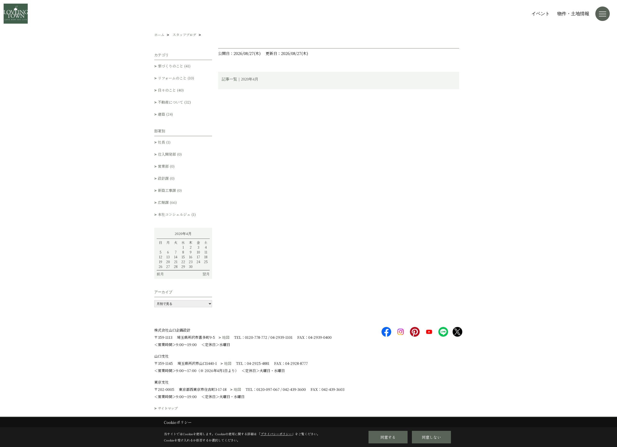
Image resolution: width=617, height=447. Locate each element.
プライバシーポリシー (276, 434)
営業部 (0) (166, 166)
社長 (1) (164, 142)
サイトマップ (168, 408)
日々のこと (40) (171, 90)
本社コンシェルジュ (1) (177, 214)
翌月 (206, 274)
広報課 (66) (167, 202)
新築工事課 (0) (170, 190)
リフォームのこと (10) (176, 77)
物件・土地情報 (573, 13)
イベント (540, 13)
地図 (225, 337)
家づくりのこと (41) (174, 65)
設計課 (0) (166, 178)
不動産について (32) (174, 102)
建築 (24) (165, 114)
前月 (160, 274)
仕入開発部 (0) (170, 154)
